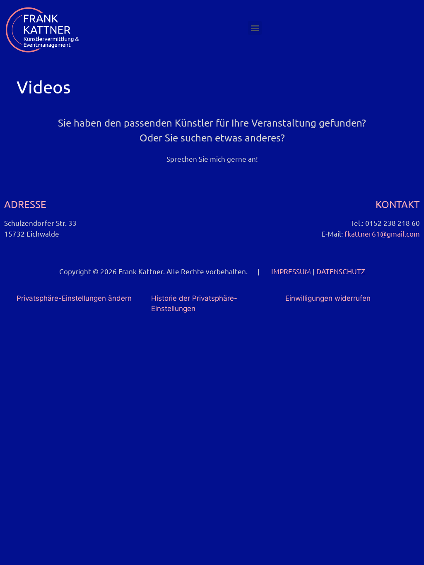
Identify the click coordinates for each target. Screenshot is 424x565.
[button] (255, 28)
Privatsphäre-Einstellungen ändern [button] (74, 298)
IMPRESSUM (291, 271)
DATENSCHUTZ (340, 271)
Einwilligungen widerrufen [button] (328, 298)
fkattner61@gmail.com (382, 233)
